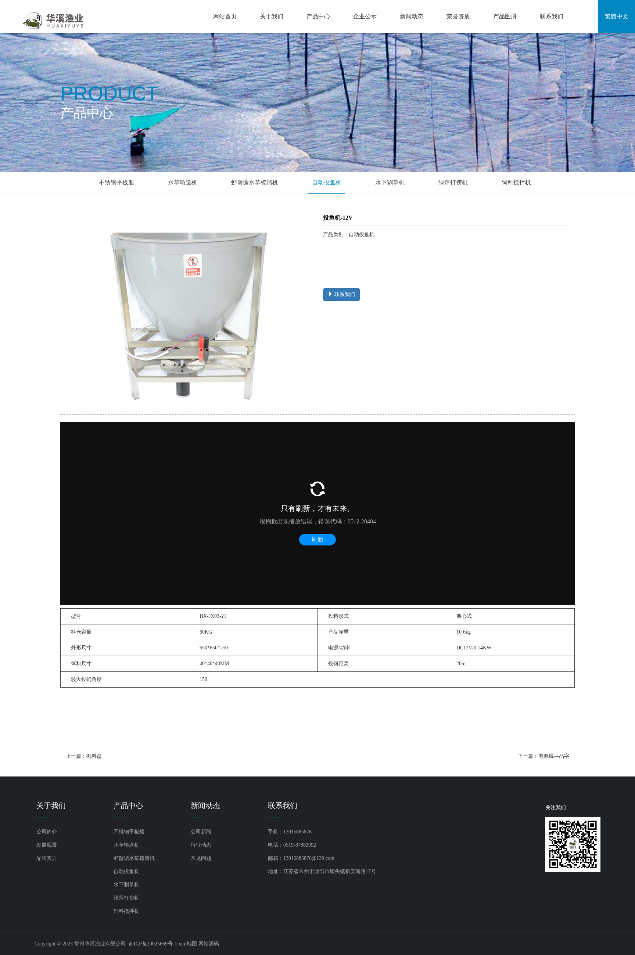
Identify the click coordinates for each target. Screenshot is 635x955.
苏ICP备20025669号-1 (153, 944)
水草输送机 (182, 182)
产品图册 (505, 16)
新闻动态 (411, 16)
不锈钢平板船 (116, 182)
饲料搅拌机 (516, 182)
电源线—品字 (553, 756)
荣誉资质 (458, 16)
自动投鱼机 (326, 182)
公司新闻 (201, 832)
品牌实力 (46, 858)
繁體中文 (616, 16)
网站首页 (225, 16)
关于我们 (271, 16)
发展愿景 (46, 845)
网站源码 (208, 944)
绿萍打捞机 (453, 182)
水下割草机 (390, 182)
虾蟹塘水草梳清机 (254, 182)
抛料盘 (94, 756)
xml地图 (188, 944)
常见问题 (201, 858)
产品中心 (318, 16)
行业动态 (201, 845)
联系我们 (551, 16)
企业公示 (365, 16)
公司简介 (46, 832)
